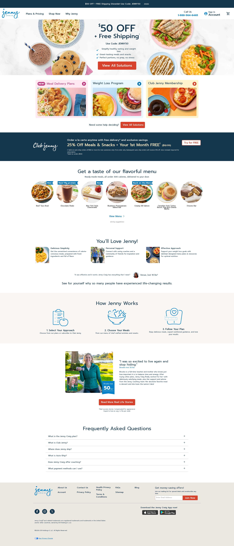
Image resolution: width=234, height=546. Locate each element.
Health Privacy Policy (103, 488)
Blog (137, 487)
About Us (62, 487)
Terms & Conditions (101, 495)
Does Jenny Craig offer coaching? (64, 462)
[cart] (228, 13)
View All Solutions (117, 65)
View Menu (116, 216)
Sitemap (119, 492)
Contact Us (82, 487)
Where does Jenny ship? (60, 449)
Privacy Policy (84, 492)
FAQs (117, 487)
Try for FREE (191, 142)
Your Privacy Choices (46, 538)
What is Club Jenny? (58, 442)
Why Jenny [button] (71, 14)
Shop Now (54, 14)
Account (62, 492)
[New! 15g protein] (67, 192)
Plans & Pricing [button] (35, 14)
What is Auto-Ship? (57, 455)
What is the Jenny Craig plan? (62, 436)
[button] (212, 13)
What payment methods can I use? (65, 468)
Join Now (190, 498)
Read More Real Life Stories (117, 402)
